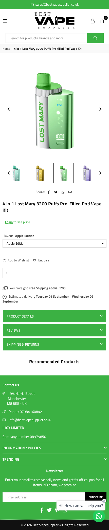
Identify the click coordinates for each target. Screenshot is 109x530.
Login (9, 221)
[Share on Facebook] (49, 192)
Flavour (18, 235)
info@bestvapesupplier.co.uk (30, 419)
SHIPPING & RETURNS (23, 344)
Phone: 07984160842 (25, 411)
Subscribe (96, 497)
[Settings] (92, 20)
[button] (101, 20)
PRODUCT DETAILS (20, 316)
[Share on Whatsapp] (63, 192)
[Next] (100, 109)
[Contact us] (99, 516)
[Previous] (9, 109)
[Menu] (4, 20)
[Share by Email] (70, 192)
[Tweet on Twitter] (56, 192)
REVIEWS (13, 330)
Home (6, 49)
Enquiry (43, 260)
